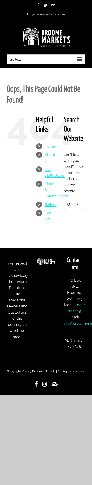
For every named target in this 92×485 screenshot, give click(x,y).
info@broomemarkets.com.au (46, 14)
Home (50, 146)
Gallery (51, 204)
